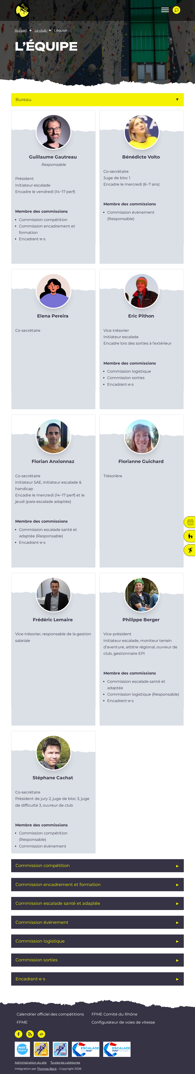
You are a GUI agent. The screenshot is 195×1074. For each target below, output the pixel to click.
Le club (40, 30)
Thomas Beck (47, 1068)
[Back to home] (22, 10)
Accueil (21, 30)
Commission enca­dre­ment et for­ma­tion (58, 884)
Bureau (23, 99)
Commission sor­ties (36, 959)
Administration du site (31, 1062)
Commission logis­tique (40, 941)
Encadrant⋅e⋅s (30, 978)
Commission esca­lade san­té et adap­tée (57, 903)
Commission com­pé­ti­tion (42, 865)
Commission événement (41, 922)
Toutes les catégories (65, 1062)
